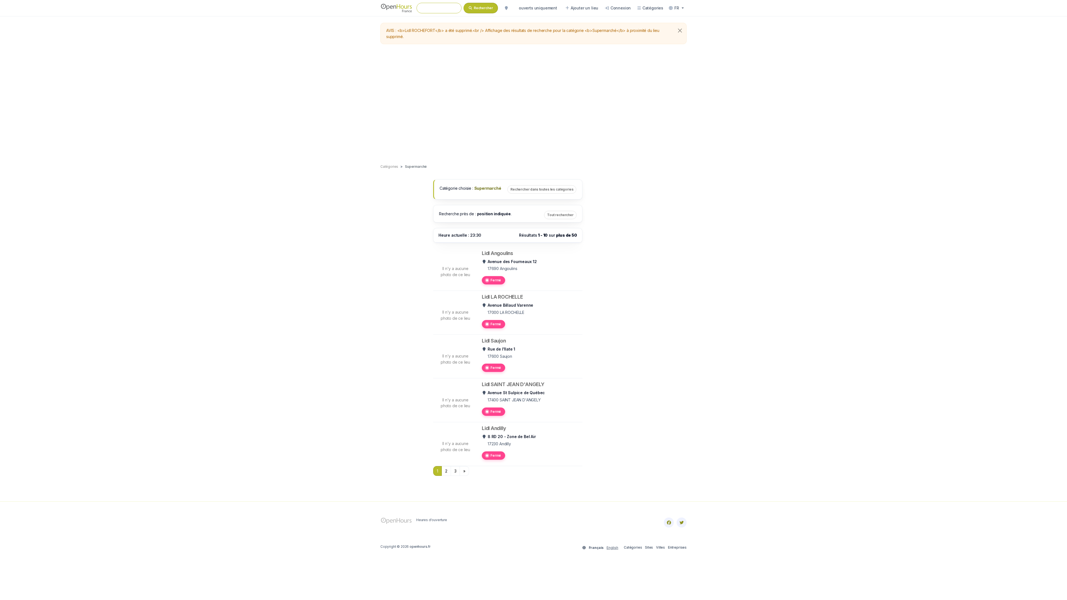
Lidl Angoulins (497, 253)
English (612, 548)
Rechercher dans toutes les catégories (541, 189)
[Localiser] (506, 8)
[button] (676, 8)
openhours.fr (420, 546)
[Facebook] (669, 523)
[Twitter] (682, 523)
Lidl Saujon (494, 341)
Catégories (633, 547)
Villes (660, 547)
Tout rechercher (560, 215)
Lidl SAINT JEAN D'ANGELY (513, 384)
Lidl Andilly (494, 428)
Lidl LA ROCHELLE (502, 297)
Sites (649, 547)
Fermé (495, 280)
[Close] (680, 30)
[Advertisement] (533, 104)
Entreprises (677, 547)
